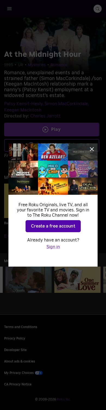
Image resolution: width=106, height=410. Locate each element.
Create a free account (53, 226)
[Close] (92, 149)
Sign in (53, 247)
